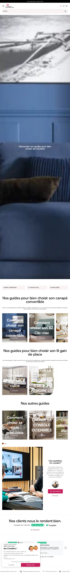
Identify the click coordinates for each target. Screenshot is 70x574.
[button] (3, 6)
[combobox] (35, 11)
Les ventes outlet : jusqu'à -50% (35, 1)
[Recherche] (65, 11)
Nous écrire (55, 495)
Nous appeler (57, 491)
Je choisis (11, 565)
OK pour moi (30, 565)
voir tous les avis (35, 529)
